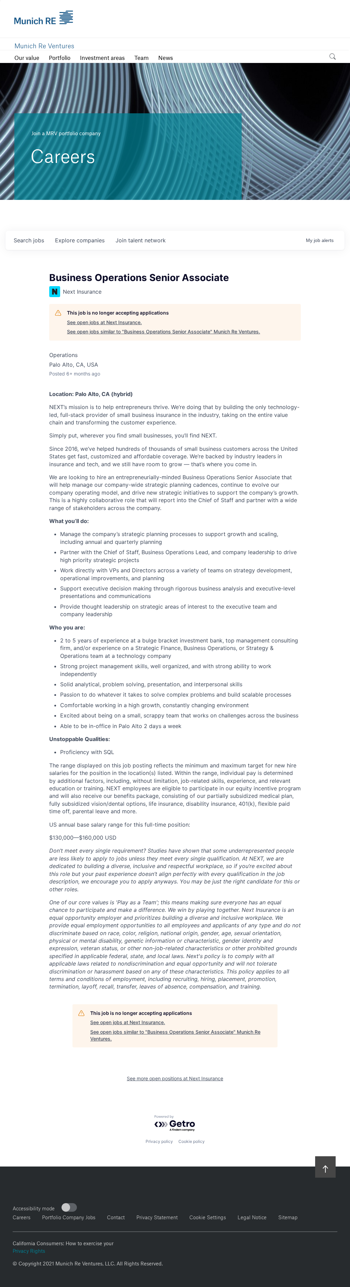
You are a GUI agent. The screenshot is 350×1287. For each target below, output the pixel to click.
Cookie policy (191, 1141)
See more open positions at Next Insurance (175, 1078)
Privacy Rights (29, 1250)
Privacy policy (159, 1141)
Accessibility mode (34, 1207)
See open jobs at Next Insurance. (104, 322)
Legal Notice (252, 1216)
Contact (116, 1216)
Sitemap (287, 1216)
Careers (21, 1216)
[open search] (332, 58)
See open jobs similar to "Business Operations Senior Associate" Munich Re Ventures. (163, 331)
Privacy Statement (157, 1216)
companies (80, 240)
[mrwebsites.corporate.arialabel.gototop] (325, 1167)
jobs (29, 240)
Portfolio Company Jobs (68, 1216)
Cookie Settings (207, 1216)
